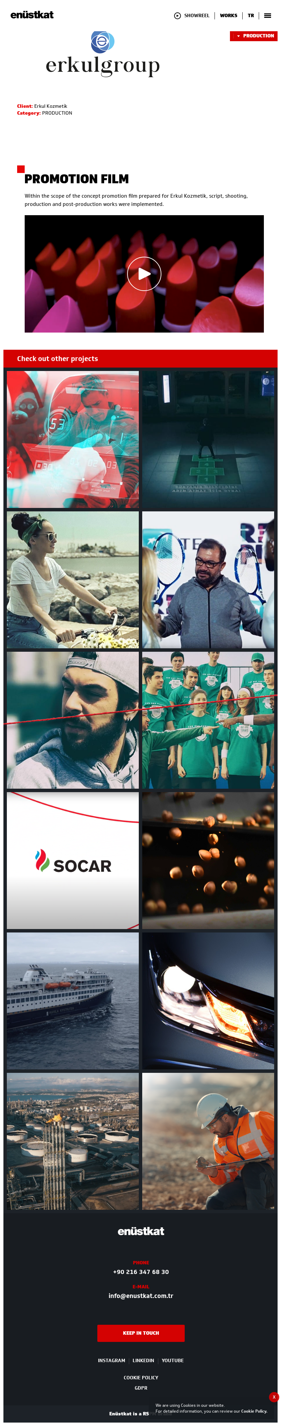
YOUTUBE (173, 1360)
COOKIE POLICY (141, 1377)
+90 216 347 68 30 (141, 1272)
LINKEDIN (143, 1360)
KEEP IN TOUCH (141, 1333)
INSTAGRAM (111, 1360)
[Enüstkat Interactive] (32, 17)
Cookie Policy (253, 1411)
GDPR (141, 1388)
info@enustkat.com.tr (141, 1296)
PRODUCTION (258, 36)
